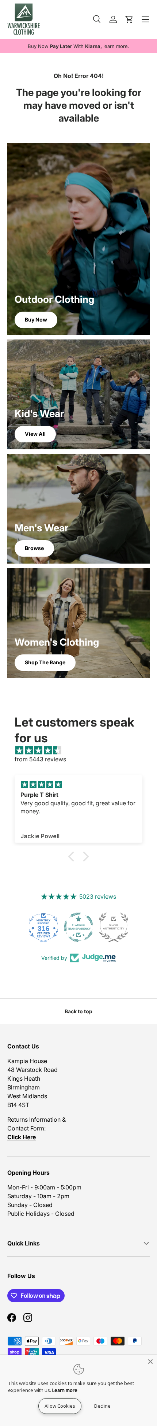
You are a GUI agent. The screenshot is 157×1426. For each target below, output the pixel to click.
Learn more (64, 1390)
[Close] (150, 1361)
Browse (34, 548)
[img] (82, 750)
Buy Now (36, 319)
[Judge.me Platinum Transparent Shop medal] (43, 927)
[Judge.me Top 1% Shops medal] (113, 927)
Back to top (78, 1011)
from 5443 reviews (40, 759)
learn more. (116, 46)
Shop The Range (45, 662)
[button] (73, 856)
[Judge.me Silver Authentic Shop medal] (78, 927)
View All (35, 434)
